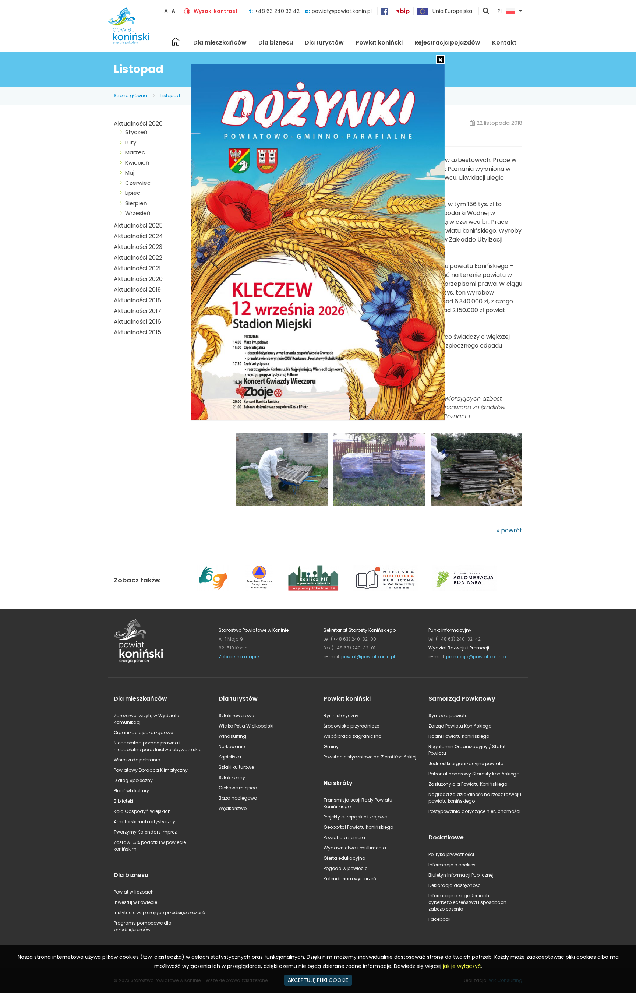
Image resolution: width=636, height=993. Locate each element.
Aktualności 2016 (137, 321)
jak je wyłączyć (462, 966)
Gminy (331, 746)
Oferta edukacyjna (344, 858)
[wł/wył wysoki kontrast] (187, 11)
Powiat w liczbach (134, 892)
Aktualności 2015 (137, 332)
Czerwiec (138, 183)
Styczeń (136, 132)
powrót (511, 530)
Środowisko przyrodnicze (351, 726)
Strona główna (175, 42)
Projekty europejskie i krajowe (355, 817)
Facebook (439, 919)
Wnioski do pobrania (137, 760)
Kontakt (504, 42)
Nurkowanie (232, 746)
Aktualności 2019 (137, 289)
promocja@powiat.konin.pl (476, 657)
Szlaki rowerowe (236, 715)
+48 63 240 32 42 (278, 11)
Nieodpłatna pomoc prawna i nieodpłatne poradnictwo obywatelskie (157, 746)
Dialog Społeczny (133, 780)
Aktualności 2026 (138, 123)
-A (164, 11)
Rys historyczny (341, 715)
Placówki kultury (131, 791)
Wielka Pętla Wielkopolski (246, 726)
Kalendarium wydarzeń (350, 879)
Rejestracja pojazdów (447, 42)
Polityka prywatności (451, 854)
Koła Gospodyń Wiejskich (142, 811)
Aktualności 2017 (137, 311)
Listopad (170, 95)
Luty (130, 142)
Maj (129, 172)
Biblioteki (123, 801)
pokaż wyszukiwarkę (486, 11)
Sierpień (136, 203)
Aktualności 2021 (137, 268)
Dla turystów (324, 42)
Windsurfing (232, 736)
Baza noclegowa (238, 798)
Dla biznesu (275, 42)
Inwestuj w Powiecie (135, 902)
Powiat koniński (379, 42)
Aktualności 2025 (138, 225)
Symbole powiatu (448, 715)
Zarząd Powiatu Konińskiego (459, 726)
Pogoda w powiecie (345, 868)
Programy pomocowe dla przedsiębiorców (143, 926)
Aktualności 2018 (137, 300)
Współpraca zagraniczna (353, 736)
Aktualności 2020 (138, 279)
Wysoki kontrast (216, 11)
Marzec (135, 152)
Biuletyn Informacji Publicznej (461, 875)
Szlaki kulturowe (236, 767)
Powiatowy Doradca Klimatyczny (151, 770)
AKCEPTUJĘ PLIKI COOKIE (318, 980)
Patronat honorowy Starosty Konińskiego (473, 774)
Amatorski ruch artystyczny (144, 821)
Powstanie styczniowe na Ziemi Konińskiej (370, 757)
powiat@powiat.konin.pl (342, 11)
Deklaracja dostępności (455, 885)
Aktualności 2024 (138, 236)
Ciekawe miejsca (238, 788)
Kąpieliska (230, 757)
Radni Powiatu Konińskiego (458, 736)
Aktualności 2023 (138, 247)
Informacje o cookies (452, 865)
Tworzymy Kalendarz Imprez (145, 832)
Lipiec (132, 193)
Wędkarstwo (233, 808)
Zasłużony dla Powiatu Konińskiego (467, 784)
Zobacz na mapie (239, 657)
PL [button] (500, 11)
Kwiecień (137, 162)
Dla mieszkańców (220, 42)
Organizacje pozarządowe (143, 732)
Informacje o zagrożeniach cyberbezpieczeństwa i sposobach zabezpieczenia (467, 902)
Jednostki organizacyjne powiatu (466, 763)
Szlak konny (232, 777)
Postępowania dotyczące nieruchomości (474, 811)
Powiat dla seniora (344, 837)
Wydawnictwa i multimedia (355, 848)
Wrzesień (138, 213)
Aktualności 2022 (138, 257)
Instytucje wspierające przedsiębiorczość (159, 912)
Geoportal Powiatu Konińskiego (358, 827)
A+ (175, 11)
